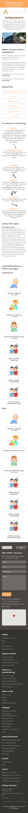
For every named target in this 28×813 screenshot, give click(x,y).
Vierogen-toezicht (8, 718)
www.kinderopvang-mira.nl (10, 778)
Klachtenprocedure (8, 665)
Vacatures (5, 798)
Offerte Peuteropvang (9, 681)
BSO (3, 641)
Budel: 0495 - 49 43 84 (9, 772)
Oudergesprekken (8, 660)
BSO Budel (5, 754)
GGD (3, 732)
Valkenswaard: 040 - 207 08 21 (12, 775)
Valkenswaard (7, 547)
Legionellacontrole (8, 721)
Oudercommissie (7, 657)
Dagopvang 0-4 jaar (8, 638)
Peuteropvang (6, 646)
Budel (21, 547)
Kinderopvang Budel (8, 743)
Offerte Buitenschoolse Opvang (12, 684)
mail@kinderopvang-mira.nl (11, 781)
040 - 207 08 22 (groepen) (11, 601)
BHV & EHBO (6, 726)
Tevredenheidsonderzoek (10, 662)
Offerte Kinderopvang (9, 678)
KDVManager (15, 808)
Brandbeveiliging (7, 724)
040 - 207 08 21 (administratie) (12, 599)
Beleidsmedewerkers (8, 703)
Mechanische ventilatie (9, 711)
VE (3, 643)
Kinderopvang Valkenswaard (11, 740)
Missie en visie (6, 694)
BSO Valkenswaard (8, 751)
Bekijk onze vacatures (14, 7)
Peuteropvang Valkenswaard (11, 745)
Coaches (5, 700)
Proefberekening (7, 687)
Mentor (4, 697)
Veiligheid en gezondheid (10, 729)
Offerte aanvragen (8, 675)
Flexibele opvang (7, 649)
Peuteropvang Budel (8, 748)
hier (5, 556)
